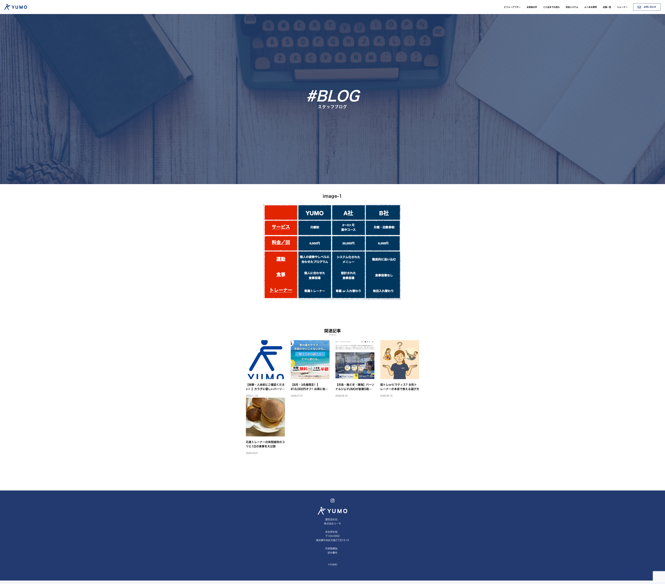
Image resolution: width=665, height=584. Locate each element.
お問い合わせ (649, 7)
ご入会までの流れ (551, 7)
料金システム (572, 7)
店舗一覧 (607, 7)
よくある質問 (590, 7)
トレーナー (622, 7)
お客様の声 (532, 7)
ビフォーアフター (512, 7)
